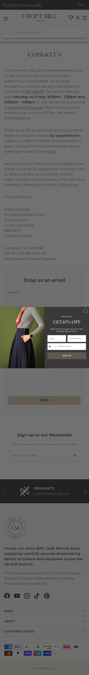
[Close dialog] (85, 310)
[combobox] (52, 346)
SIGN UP (66, 355)
